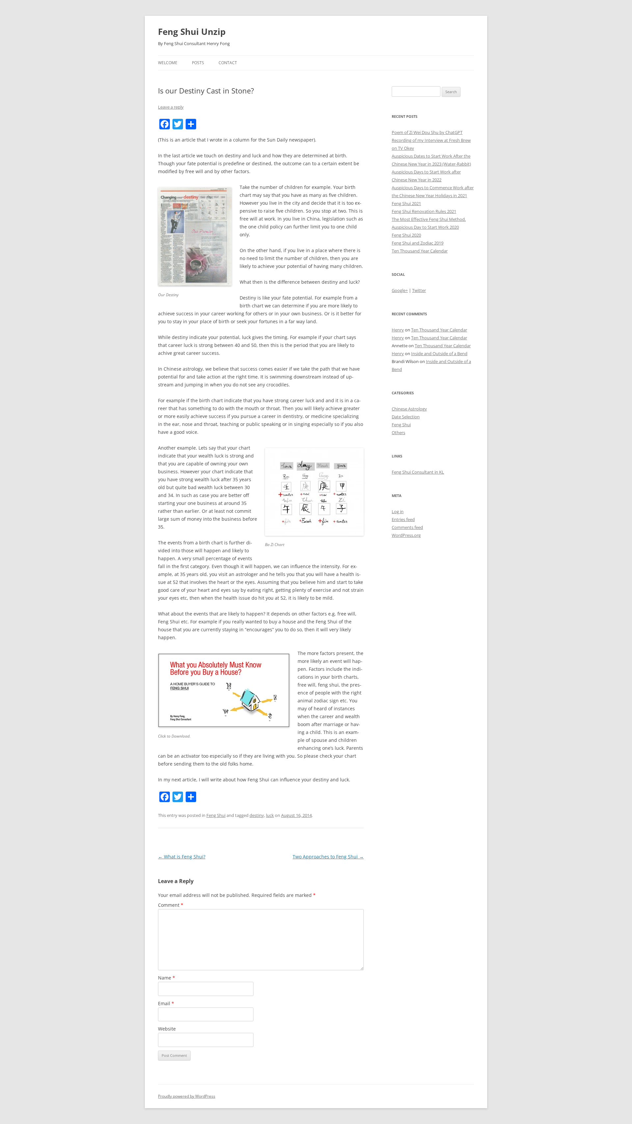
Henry (398, 330)
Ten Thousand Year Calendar (420, 251)
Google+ (400, 290)
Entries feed (403, 519)
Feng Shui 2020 (406, 235)
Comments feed (407, 527)
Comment (170, 905)
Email (166, 1003)
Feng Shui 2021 (406, 203)
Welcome (167, 62)
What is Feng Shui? (181, 856)
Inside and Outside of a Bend (439, 353)
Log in (398, 511)
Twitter (419, 290)
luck (270, 815)
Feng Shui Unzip (191, 32)
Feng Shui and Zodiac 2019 (417, 243)
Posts (198, 62)
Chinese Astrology (409, 409)
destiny (257, 815)
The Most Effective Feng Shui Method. (429, 219)
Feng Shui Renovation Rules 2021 (424, 211)
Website (167, 1029)
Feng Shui (215, 815)
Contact (228, 62)
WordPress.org (406, 535)
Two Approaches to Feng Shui (328, 856)
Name (166, 978)
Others (398, 432)
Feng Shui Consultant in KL (418, 472)
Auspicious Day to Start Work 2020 (425, 227)
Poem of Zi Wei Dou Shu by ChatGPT (427, 132)
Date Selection (406, 417)
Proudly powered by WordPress (186, 1096)
